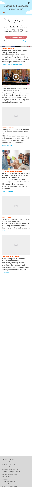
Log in (25, 41)
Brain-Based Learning (9, 464)
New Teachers (6, 476)
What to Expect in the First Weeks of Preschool (13, 260)
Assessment (6, 462)
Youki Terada (17, 64)
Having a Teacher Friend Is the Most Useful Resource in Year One (15, 132)
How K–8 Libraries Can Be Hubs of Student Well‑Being (16, 220)
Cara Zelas (5, 272)
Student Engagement (9, 481)
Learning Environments (9, 474)
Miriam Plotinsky (7, 146)
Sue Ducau (5, 231)
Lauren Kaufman (7, 191)
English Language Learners (11, 471)
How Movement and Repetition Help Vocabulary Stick (16, 90)
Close (29, 3)
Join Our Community (16, 37)
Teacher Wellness (7, 484)
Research (5, 479)
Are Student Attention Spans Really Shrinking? (14, 52)
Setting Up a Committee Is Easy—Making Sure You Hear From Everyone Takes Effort (16, 175)
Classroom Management (10, 469)
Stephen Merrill (7, 64)
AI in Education (7, 467)
